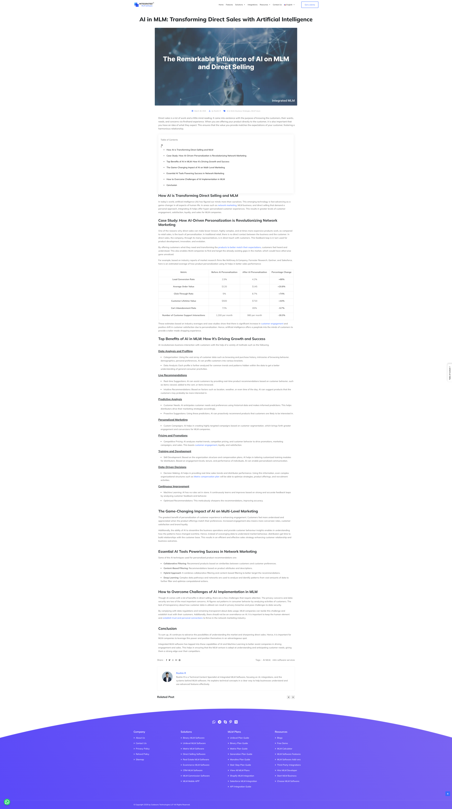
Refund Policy (142, 754)
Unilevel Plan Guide (239, 737)
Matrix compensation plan (206, 476)
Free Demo (282, 743)
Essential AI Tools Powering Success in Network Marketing (195, 173)
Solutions (239, 5)
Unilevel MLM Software (194, 743)
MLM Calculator (284, 748)
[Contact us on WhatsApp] (213, 722)
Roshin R (217, 111)
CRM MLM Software (192, 770)
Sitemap (140, 759)
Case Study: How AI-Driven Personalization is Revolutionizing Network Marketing (206, 155)
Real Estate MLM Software (196, 759)
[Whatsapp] (173, 660)
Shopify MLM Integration (242, 775)
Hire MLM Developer (287, 770)
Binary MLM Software (193, 737)
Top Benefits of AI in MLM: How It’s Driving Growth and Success (198, 161)
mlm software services (283, 660)
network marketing (227, 205)
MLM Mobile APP (191, 781)
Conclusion (172, 185)
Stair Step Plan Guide (240, 765)
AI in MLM (230, 111)
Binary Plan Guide (239, 743)
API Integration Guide (240, 786)
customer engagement (272, 323)
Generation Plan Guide (241, 754)
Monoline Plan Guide (240, 759)
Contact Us (277, 5)
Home (221, 5)
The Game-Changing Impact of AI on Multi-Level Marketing (196, 167)
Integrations (252, 5)
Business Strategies (242, 111)
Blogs (279, 737)
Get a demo (310, 5)
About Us (140, 737)
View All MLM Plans (240, 770)
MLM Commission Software (196, 775)
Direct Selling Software (194, 754)
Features (229, 5)
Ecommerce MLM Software (196, 765)
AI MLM (266, 660)
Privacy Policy (143, 748)
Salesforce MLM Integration (243, 781)
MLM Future (255, 111)
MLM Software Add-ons (289, 759)
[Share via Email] (177, 660)
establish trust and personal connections (183, 618)
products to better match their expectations (239, 247)
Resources (264, 5)
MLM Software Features (289, 754)
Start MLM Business (287, 775)
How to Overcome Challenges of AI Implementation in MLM (196, 179)
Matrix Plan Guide (239, 748)
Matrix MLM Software (193, 748)
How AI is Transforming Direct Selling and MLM (190, 149)
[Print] (179, 660)
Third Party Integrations (289, 765)
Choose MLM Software (288, 781)
